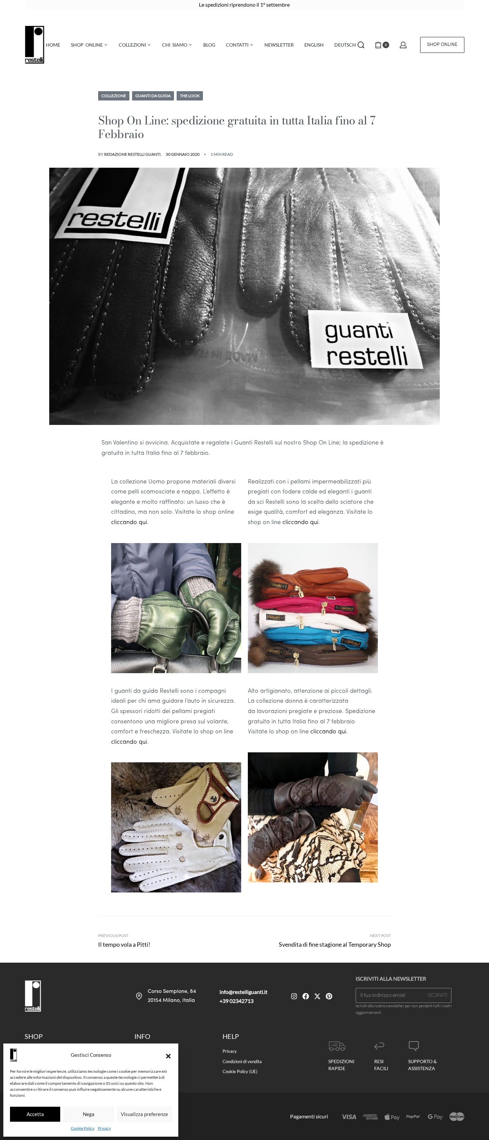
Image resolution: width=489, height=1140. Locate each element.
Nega (88, 1114)
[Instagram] (294, 996)
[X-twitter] (317, 996)
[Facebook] (305, 996)
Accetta (35, 1114)
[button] (168, 1055)
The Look (190, 95)
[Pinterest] (329, 996)
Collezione (113, 95)
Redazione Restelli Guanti (132, 154)
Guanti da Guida (153, 95)
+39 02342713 (236, 1001)
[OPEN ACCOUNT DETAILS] (403, 45)
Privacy (104, 1128)
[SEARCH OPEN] (361, 45)
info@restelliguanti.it (243, 992)
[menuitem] (314, 45)
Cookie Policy (82, 1128)
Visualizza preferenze (144, 1114)
